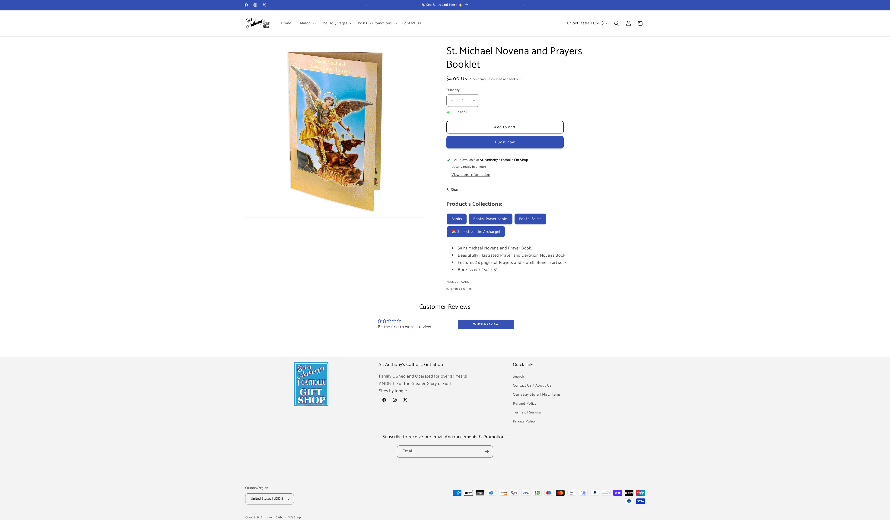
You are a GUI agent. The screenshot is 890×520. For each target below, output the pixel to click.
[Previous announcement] (366, 5)
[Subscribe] (487, 451)
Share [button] (456, 189)
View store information (470, 174)
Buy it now (505, 142)
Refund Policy (525, 403)
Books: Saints (530, 219)
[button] (306, 23)
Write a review (486, 324)
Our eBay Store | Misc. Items (537, 394)
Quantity (453, 90)
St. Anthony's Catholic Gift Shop (279, 517)
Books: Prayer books (490, 219)
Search (518, 376)
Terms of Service (527, 413)
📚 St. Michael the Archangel (475, 231)
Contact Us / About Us (532, 385)
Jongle (401, 391)
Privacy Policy (524, 421)
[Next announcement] (524, 5)
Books (456, 219)
